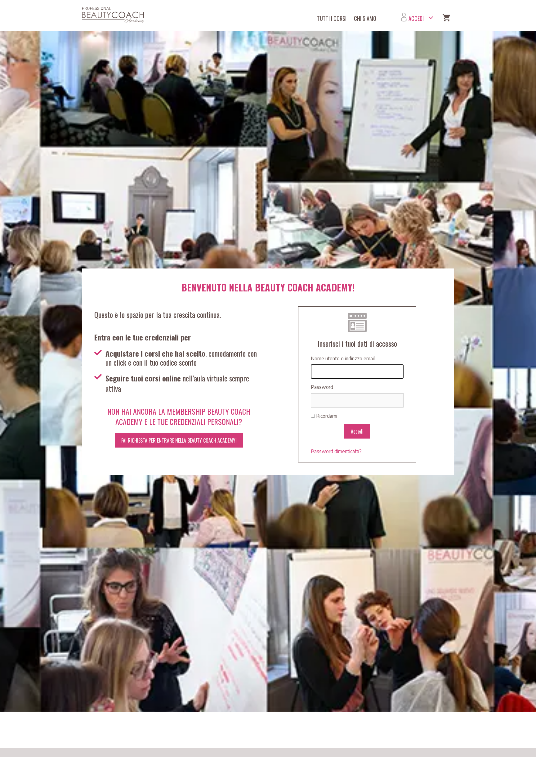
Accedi (357, 431)
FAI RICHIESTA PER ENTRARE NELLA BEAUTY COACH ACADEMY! (179, 440)
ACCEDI (416, 18)
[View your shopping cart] (446, 18)
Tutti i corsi (331, 18)
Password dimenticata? (336, 451)
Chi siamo (365, 18)
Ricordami (326, 416)
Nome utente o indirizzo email (343, 358)
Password (322, 387)
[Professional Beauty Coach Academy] (114, 15)
